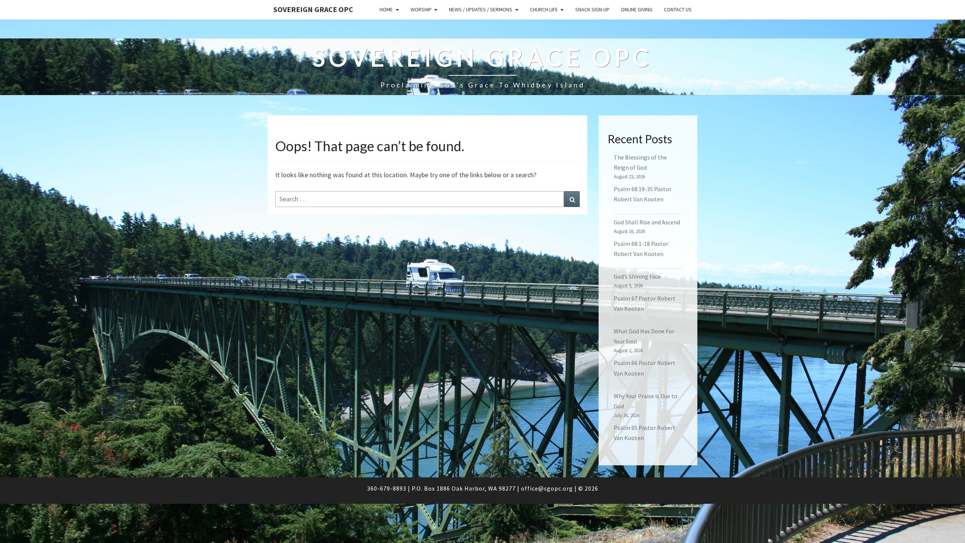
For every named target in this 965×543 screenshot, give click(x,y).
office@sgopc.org (547, 488)
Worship (421, 9)
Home (386, 9)
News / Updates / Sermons (480, 9)
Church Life (544, 9)
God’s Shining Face (637, 276)
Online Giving (637, 9)
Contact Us (678, 9)
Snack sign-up (592, 9)
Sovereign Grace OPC (313, 9)
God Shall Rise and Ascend (647, 222)
